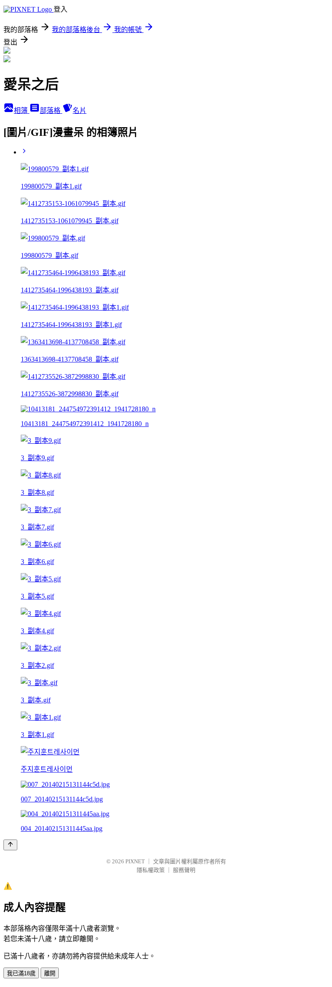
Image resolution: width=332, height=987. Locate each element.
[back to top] (10, 845)
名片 (79, 110)
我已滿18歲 (21, 973)
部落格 (51, 110)
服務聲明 (184, 870)
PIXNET (135, 861)
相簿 (21, 110)
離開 (49, 973)
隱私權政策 (151, 870)
